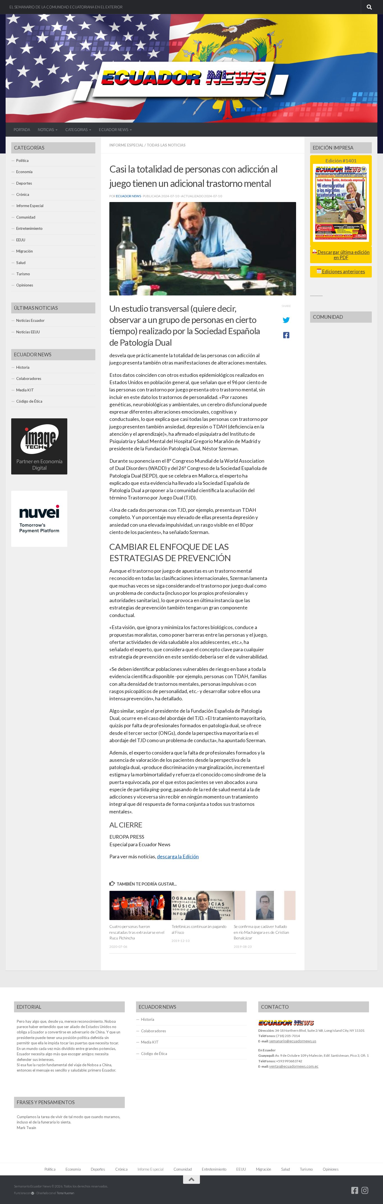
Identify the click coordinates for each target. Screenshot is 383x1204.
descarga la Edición (178, 856)
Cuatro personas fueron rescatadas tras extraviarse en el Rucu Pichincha (136, 932)
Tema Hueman (65, 1193)
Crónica (22, 194)
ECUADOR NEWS (113, 129)
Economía (24, 171)
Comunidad (25, 217)
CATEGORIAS (76, 129)
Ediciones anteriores (343, 271)
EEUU (20, 240)
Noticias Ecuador (30, 320)
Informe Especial (126, 145)
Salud (21, 262)
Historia (22, 367)
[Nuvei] (39, 545)
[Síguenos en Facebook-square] (355, 1190)
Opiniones (24, 285)
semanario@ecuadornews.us (292, 1041)
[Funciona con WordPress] (32, 1193)
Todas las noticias (166, 145)
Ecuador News (128, 196)
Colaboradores (28, 378)
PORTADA (22, 129)
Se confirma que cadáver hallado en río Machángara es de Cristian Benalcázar (261, 932)
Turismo (23, 274)
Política (22, 160)
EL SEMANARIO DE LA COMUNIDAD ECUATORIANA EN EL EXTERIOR (66, 7)
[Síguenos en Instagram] (365, 1190)
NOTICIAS (46, 129)
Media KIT (25, 390)
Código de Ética (29, 401)
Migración (24, 251)
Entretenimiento (29, 228)
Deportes (24, 183)
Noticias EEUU (28, 332)
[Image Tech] (39, 473)
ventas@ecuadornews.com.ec (294, 1066)
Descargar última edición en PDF (343, 254)
